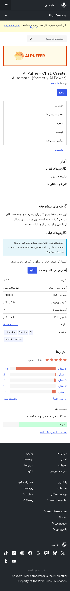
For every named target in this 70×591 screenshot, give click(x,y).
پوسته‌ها (28, 459)
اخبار (64, 459)
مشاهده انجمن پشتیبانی (53, 432)
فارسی (55, 544)
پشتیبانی (58, 149)
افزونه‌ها (28, 465)
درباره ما (62, 453)
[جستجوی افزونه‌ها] (30, 38)
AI (31, 332)
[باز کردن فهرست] (5, 5)
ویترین (29, 453)
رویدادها (28, 488)
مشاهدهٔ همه (10, 398)
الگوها (30, 471)
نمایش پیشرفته (54, 140)
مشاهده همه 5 (10, 324)
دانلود (61, 92)
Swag (28, 500)
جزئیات (59, 105)
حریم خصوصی (58, 471)
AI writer (23, 332)
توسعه (59, 131)
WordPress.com (55, 511)
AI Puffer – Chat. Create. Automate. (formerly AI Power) (39, 75)
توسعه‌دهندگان (58, 494)
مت (63, 517)
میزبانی (62, 465)
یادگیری (62, 482)
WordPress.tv (56, 500)
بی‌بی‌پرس (59, 523)
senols (55, 83)
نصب (60, 123)
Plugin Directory (58, 15)
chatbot (18, 339)
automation (10, 332)
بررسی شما (60, 398)
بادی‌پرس (60, 529)
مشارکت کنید (25, 482)
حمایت (27, 494)
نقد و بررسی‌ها (54, 114)
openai (8, 339)
